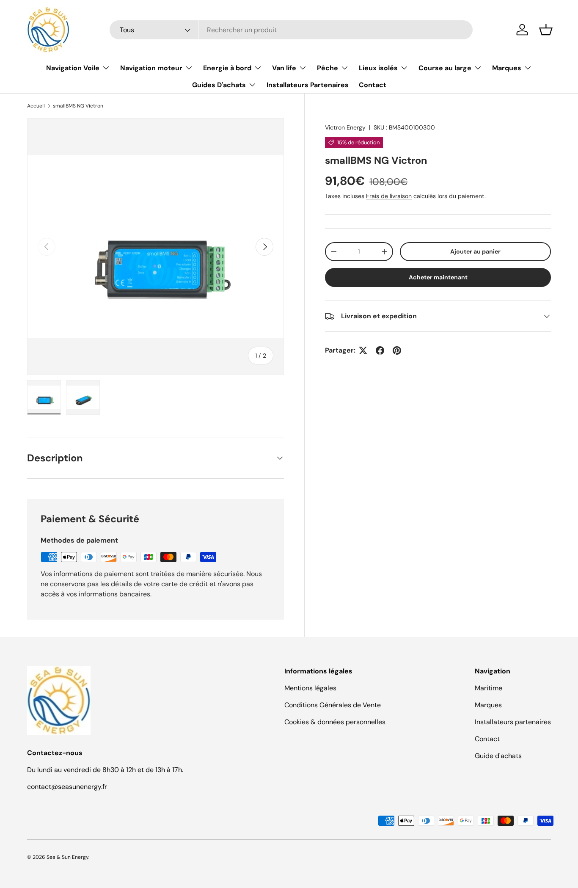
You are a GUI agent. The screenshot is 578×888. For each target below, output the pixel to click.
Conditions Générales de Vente (332, 704)
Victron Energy (345, 127)
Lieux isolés (378, 67)
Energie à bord (227, 67)
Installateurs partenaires (513, 721)
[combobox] (291, 29)
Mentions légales (310, 688)
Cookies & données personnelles (334, 721)
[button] (546, 29)
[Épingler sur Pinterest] (396, 350)
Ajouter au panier (475, 251)
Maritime (488, 688)
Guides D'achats (219, 84)
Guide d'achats (498, 755)
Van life (284, 67)
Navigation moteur (151, 67)
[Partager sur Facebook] (380, 350)
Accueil (36, 105)
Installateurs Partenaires (308, 84)
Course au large (444, 67)
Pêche (327, 67)
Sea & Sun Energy (67, 857)
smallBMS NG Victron (78, 105)
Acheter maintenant (438, 277)
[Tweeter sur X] (363, 350)
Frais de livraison (389, 196)
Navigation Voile (72, 67)
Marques (506, 67)
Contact (372, 84)
